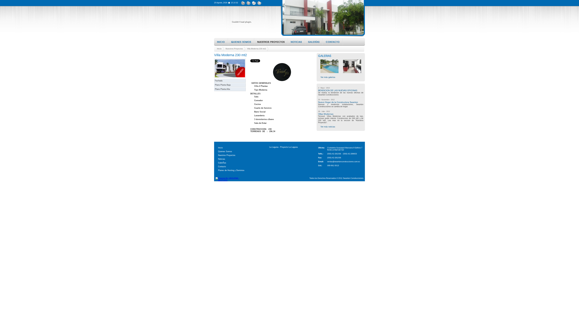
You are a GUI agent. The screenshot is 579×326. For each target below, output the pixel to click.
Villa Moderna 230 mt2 (256, 49)
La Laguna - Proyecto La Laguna (283, 147)
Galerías (314, 42)
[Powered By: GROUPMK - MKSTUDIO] (231, 180)
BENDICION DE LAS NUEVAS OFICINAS (337, 90)
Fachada (218, 81)
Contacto (333, 42)
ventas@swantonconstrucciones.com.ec (343, 162)
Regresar (223, 136)
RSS (259, 3)
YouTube (254, 3)
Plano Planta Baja (223, 85)
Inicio (221, 42)
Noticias (296, 42)
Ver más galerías (328, 77)
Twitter (248, 3)
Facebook (243, 3)
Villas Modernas (325, 114)
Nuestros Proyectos (271, 42)
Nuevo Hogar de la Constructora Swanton (338, 102)
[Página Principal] (241, 22)
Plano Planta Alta (222, 89)
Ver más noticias (328, 127)
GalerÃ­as (222, 163)
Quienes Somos (241, 42)
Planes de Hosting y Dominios (231, 170)
